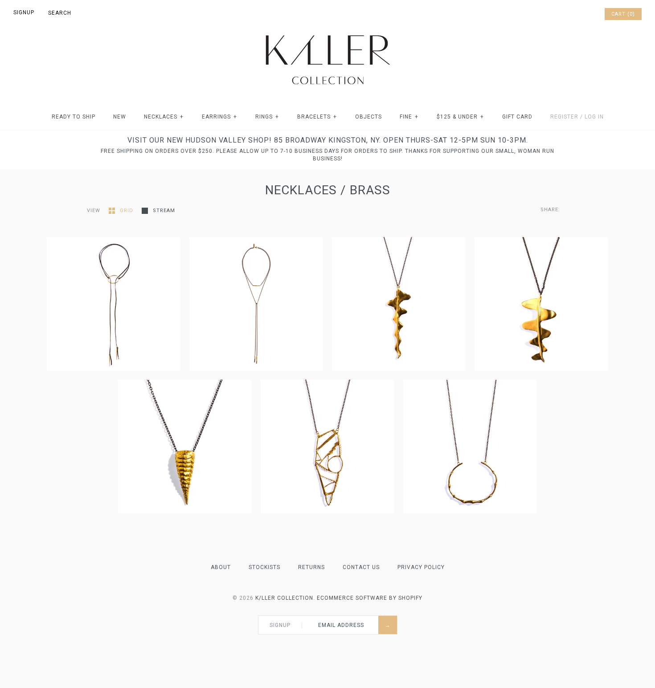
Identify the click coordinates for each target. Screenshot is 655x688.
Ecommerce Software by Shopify (369, 598)
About (221, 567)
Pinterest (573, 14)
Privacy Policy (421, 567)
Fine (409, 117)
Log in (594, 117)
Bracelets (317, 117)
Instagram (585, 14)
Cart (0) (623, 14)
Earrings (219, 117)
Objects (368, 117)
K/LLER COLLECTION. (285, 598)
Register (564, 117)
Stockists (264, 567)
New (119, 117)
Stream (164, 210)
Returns (311, 567)
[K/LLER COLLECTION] (327, 33)
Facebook (561, 14)
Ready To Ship (73, 117)
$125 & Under (460, 117)
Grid (127, 210)
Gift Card (517, 117)
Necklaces (164, 117)
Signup (23, 12)
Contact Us (361, 567)
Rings (267, 117)
